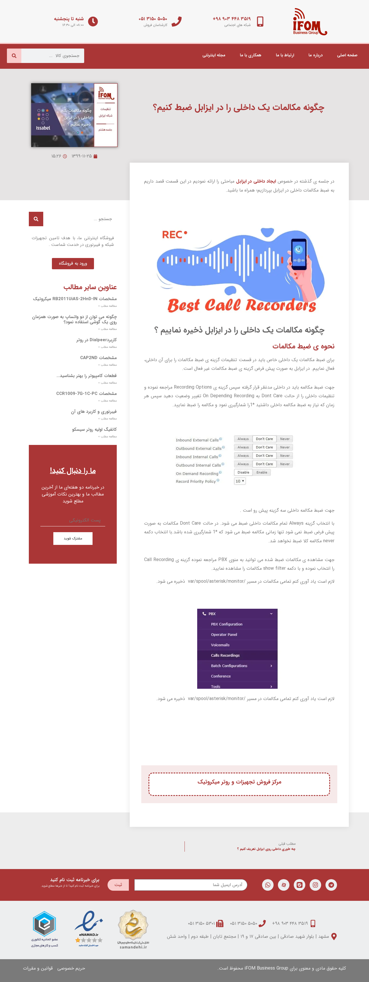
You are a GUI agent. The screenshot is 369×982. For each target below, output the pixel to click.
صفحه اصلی (347, 55)
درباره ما (315, 55)
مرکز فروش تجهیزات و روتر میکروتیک (239, 782)
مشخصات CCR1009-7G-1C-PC (86, 393)
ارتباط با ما (285, 55)
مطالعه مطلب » (107, 306)
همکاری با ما (250, 55)
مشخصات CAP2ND (98, 357)
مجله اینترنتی (213, 55)
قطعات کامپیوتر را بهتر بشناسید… (87, 375)
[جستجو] (14, 56)
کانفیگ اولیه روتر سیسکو (94, 429)
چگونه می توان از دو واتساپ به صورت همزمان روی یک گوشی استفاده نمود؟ (74, 319)
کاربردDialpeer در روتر (96, 340)
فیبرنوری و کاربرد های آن (94, 411)
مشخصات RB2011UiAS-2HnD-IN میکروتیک (75, 299)
